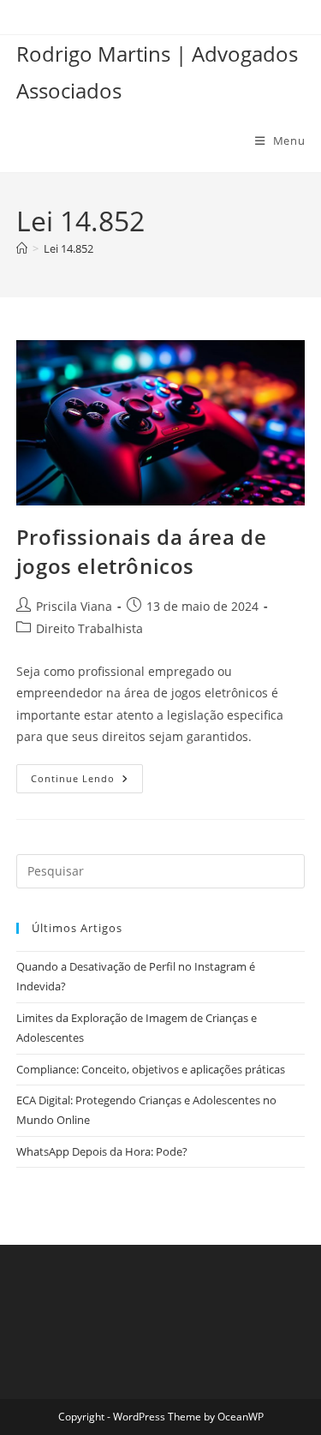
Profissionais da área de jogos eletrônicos (141, 551)
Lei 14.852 (68, 248)
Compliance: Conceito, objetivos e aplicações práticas (150, 1069)
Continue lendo (87, 781)
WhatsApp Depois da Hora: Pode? (101, 1151)
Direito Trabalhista (89, 628)
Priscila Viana (74, 606)
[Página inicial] (21, 248)
